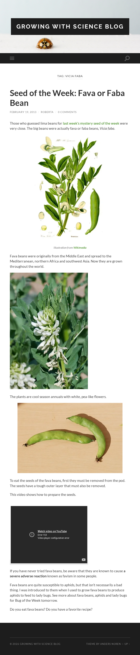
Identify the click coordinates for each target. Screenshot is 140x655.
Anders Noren (110, 643)
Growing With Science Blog (70, 26)
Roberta (47, 112)
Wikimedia (79, 247)
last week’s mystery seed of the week (91, 123)
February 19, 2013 (23, 112)
